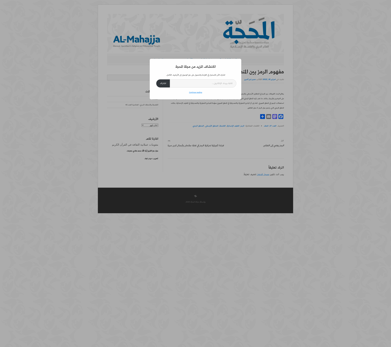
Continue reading (195, 92)
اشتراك (163, 83)
